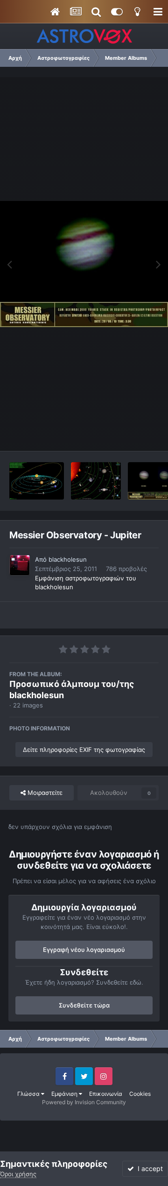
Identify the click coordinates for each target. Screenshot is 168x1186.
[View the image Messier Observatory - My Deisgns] (96, 481)
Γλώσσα (29, 1093)
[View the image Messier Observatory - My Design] (36, 481)
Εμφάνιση (65, 1093)
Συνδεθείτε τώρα (84, 1005)
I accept (148, 1168)
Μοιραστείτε (44, 792)
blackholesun (68, 559)
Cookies (140, 1093)
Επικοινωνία (105, 1093)
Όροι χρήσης (18, 1174)
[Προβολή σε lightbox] (84, 264)
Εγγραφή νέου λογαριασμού (84, 949)
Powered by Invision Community (84, 1102)
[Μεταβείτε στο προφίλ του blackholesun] (19, 565)
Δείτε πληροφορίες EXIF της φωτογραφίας (84, 749)
